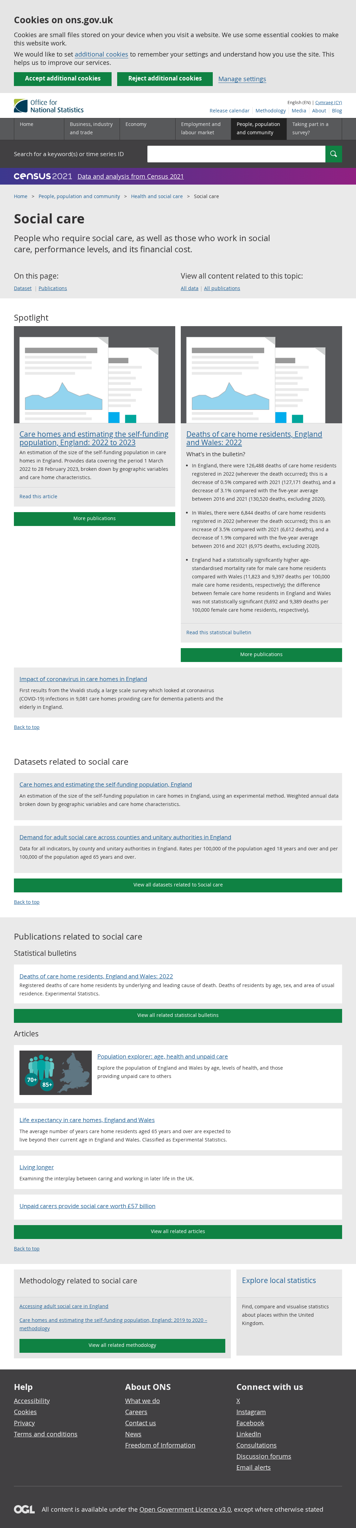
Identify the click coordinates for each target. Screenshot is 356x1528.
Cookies (25, 1412)
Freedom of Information (160, 1445)
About (319, 110)
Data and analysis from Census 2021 (131, 176)
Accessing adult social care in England (63, 1306)
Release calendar (230, 110)
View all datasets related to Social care (178, 884)
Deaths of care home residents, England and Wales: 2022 (254, 438)
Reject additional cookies (165, 78)
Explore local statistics (279, 1280)
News (133, 1434)
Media (299, 110)
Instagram (251, 1412)
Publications (53, 288)
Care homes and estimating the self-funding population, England (105, 784)
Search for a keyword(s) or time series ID (69, 154)
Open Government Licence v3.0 (185, 1509)
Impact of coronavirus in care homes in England (83, 679)
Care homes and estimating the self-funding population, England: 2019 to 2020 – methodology (113, 1324)
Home (26, 124)
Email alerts (253, 1467)
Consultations (256, 1445)
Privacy (24, 1423)
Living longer (36, 1167)
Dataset (23, 288)
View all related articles (178, 1231)
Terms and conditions (46, 1434)
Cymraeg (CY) (328, 102)
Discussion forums (263, 1456)
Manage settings (242, 79)
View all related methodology (122, 1345)
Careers (136, 1412)
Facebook (250, 1423)
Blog (337, 110)
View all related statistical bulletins (178, 1015)
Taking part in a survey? (310, 128)
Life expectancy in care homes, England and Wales (87, 1120)
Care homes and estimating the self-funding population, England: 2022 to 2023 (94, 438)
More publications (94, 518)
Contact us (140, 1423)
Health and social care (157, 196)
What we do (142, 1401)
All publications (222, 288)
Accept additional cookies (62, 78)
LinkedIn (248, 1434)
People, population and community (79, 196)
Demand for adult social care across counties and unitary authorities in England (125, 837)
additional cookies (101, 54)
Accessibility (32, 1401)
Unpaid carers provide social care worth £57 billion (87, 1206)
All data (190, 288)
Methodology (271, 110)
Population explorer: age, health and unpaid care (162, 1056)
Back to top (27, 727)
